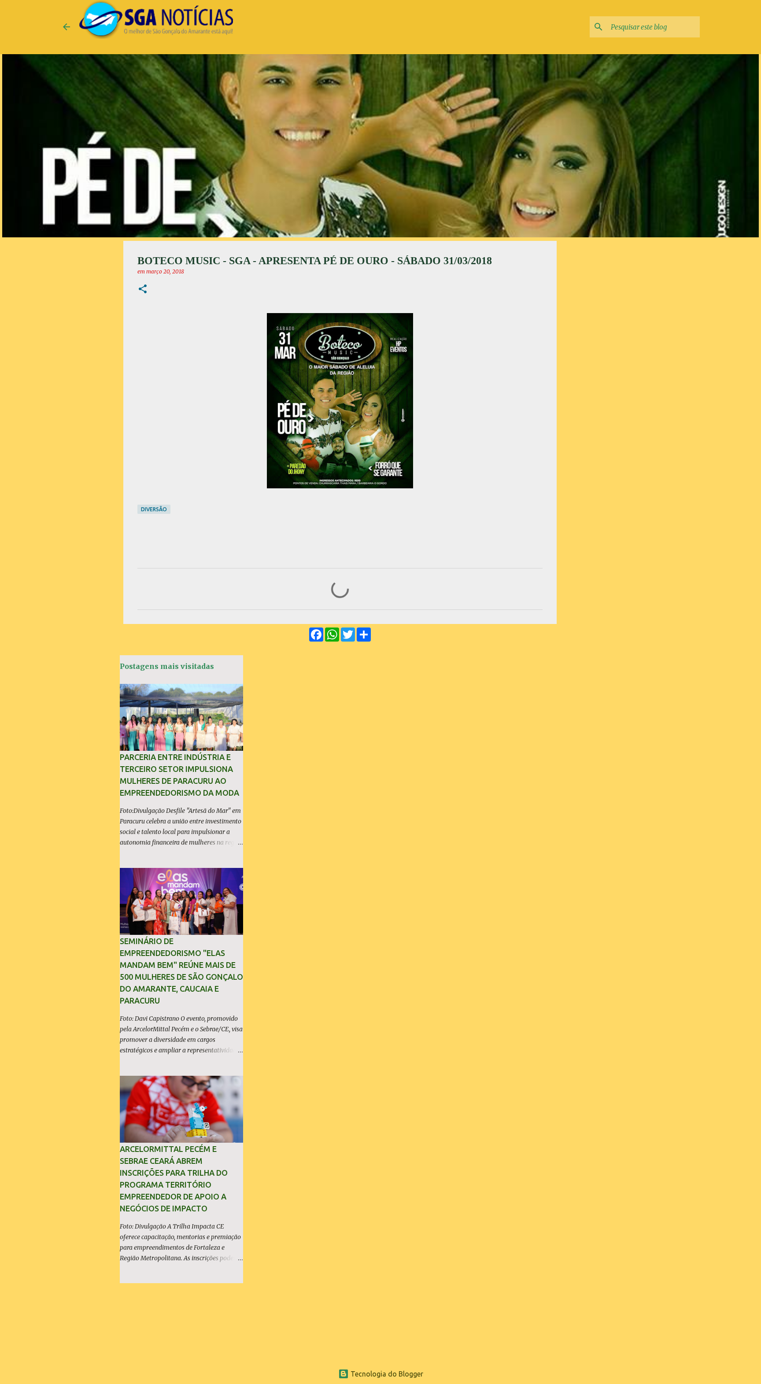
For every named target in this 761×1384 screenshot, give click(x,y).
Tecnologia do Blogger (386, 1374)
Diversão (154, 509)
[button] (142, 289)
